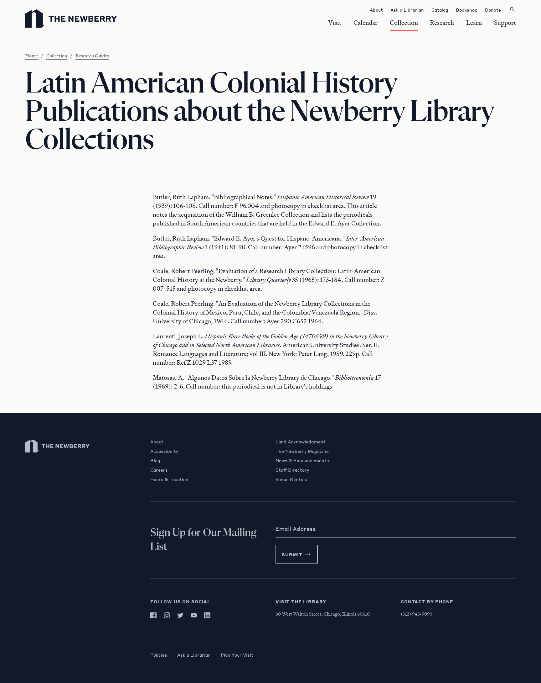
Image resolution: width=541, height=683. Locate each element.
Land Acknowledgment (301, 441)
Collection (56, 55)
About (156, 441)
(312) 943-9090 (416, 614)
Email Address (295, 529)
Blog (155, 460)
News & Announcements (302, 460)
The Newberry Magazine (302, 451)
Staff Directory (292, 470)
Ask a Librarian (194, 655)
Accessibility (164, 451)
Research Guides (92, 55)
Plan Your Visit (237, 655)
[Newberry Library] (57, 455)
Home (31, 55)
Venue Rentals (291, 479)
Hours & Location (169, 479)
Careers (159, 470)
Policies (158, 655)
